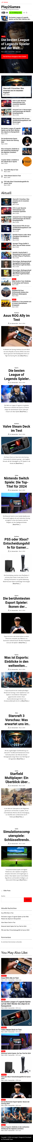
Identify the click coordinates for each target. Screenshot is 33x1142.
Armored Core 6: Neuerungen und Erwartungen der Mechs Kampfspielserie (22, 111)
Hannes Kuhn (11, 51)
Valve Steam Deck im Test (17, 18)
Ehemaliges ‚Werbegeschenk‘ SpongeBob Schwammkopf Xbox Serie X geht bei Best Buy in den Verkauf (22, 272)
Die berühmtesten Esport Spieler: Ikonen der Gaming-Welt (10, 140)
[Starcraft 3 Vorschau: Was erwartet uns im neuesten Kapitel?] (16, 739)
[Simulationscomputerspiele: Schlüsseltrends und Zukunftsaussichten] (16, 856)
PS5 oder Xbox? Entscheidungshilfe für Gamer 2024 (16, 545)
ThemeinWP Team (8, 1139)
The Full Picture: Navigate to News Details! (14, 56)
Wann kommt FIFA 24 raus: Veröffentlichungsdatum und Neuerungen (22, 120)
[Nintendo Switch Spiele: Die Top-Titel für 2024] (16, 503)
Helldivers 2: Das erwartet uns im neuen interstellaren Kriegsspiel (21, 303)
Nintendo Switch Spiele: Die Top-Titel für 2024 (16, 482)
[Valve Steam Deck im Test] (16, 445)
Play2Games (10, 7)
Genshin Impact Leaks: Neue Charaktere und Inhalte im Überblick (22, 236)
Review (14, 279)
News (16, 713)
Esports (3, 36)
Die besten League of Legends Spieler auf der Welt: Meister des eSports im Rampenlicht (15, 50)
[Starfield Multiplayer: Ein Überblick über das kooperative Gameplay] (16, 797)
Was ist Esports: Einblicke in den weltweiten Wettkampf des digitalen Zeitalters (10, 150)
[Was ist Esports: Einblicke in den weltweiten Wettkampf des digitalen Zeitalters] (16, 680)
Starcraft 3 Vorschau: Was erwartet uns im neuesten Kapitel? (13, 90)
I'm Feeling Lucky (16, 12)
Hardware (16, 312)
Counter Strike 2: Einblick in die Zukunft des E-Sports (10, 160)
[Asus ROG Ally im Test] (16, 336)
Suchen (3, 896)
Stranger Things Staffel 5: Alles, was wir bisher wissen (21, 244)
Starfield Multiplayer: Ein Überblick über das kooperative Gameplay (16, 782)
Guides (16, 475)
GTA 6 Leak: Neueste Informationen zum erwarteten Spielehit (19, 102)
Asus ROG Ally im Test (11, 170)
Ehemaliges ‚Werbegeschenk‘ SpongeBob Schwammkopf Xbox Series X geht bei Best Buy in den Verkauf (22, 263)
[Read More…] (24, 356)
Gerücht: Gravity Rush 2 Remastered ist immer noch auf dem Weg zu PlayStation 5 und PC (22, 255)
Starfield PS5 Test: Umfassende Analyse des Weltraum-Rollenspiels (20, 292)
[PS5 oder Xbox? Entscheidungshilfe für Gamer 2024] (16, 563)
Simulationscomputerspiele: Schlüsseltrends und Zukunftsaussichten (16, 842)
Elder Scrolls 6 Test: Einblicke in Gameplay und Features (21, 282)
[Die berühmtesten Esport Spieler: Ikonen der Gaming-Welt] (16, 623)
